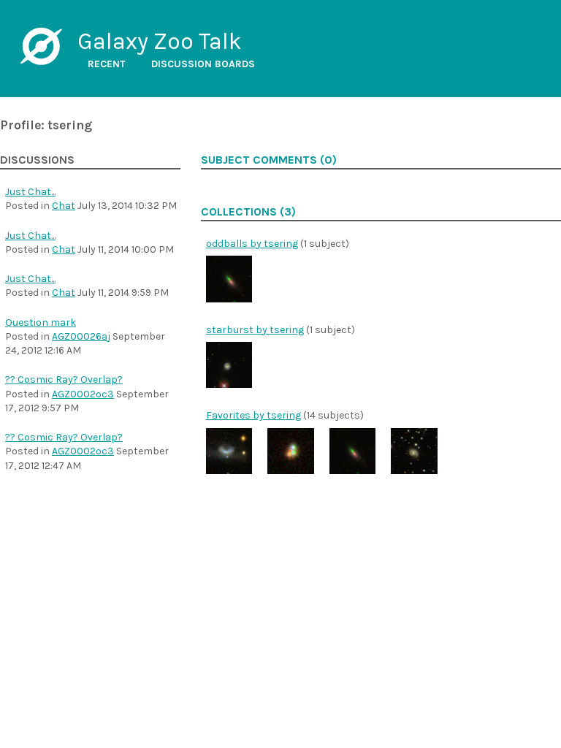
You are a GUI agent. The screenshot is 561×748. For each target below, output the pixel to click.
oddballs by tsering (252, 243)
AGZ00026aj (81, 336)
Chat (63, 205)
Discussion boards (203, 64)
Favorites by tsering (253, 415)
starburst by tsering (255, 330)
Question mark (40, 322)
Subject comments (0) (269, 160)
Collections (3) (248, 211)
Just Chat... (30, 192)
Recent (107, 64)
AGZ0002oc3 (83, 394)
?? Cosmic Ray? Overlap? (64, 379)
